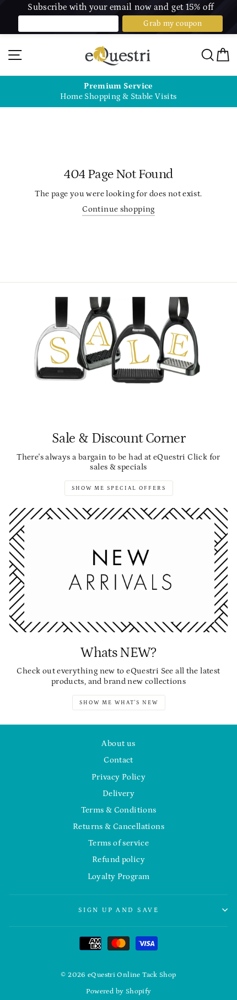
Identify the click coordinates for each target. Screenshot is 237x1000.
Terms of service (118, 843)
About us (118, 743)
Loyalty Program (119, 876)
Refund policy (118, 859)
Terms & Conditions (119, 810)
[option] (118, 91)
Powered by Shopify (119, 991)
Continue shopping (118, 209)
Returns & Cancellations (118, 826)
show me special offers (119, 488)
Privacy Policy (118, 777)
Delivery (118, 793)
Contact (118, 760)
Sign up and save (118, 910)
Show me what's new (118, 702)
